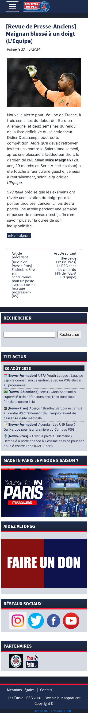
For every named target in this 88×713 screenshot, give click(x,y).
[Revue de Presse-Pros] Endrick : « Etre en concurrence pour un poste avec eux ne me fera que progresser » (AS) (23, 279)
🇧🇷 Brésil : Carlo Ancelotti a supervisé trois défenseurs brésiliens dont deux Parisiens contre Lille (40, 397)
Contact (46, 690)
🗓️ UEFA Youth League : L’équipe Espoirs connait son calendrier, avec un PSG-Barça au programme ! (43, 380)
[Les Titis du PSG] (36, 6)
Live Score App (61, 711)
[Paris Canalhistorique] (16, 661)
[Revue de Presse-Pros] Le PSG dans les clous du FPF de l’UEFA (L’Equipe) (65, 268)
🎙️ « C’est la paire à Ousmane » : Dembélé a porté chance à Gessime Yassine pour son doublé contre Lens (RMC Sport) (44, 441)
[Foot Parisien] (31, 661)
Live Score (41, 711)
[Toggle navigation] (12, 6)
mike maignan (19, 235)
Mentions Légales (20, 690)
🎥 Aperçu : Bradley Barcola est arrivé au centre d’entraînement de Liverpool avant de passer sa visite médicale (43, 413)
